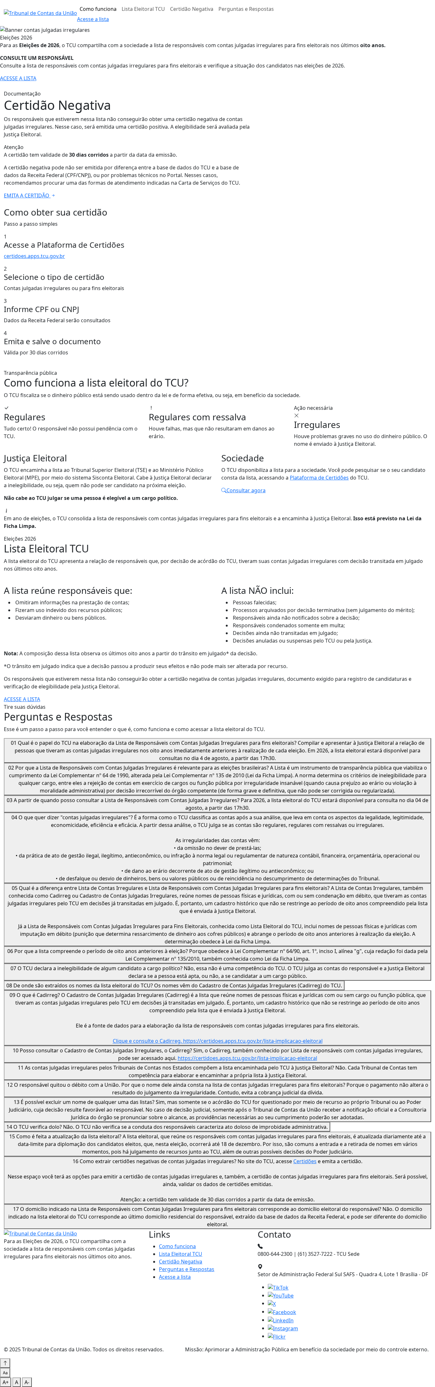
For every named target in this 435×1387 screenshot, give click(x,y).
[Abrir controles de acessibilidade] (5, 1372)
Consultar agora (246, 490)
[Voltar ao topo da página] (5, 1363)
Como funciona (98, 8)
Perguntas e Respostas (246, 8)
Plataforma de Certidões (319, 477)
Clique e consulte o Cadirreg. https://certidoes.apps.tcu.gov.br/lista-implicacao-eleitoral (218, 1040)
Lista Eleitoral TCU (143, 8)
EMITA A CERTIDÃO (27, 195)
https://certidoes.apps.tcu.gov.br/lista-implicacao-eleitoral (247, 1058)
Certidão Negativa (191, 8)
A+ (6, 1382)
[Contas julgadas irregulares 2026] (40, 13)
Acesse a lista (93, 19)
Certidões (305, 1161)
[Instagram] (283, 1328)
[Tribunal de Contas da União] (40, 1232)
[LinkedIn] (281, 1319)
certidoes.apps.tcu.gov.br (34, 256)
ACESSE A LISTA (18, 78)
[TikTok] (278, 1287)
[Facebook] (282, 1311)
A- (27, 1382)
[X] (272, 1303)
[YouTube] (281, 1295)
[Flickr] (277, 1336)
